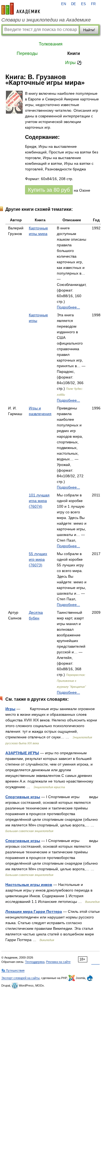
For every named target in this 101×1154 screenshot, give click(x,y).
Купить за (49, 190)
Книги (73, 53)
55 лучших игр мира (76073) (38, 559)
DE (73, 4)
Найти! (89, 30)
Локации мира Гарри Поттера (33, 911)
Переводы (27, 53)
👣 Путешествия (13, 970)
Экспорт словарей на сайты (20, 978)
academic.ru (20, 9)
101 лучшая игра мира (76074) (39, 500)
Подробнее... (68, 307)
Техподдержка (34, 961)
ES (83, 4)
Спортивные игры (22, 797)
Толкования (50, 44)
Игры (10, 709)
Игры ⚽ (73, 62)
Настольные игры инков (28, 884)
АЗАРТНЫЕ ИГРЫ (22, 753)
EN (63, 4)
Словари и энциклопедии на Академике (46, 20)
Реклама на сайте (58, 961)
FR (93, 4)
